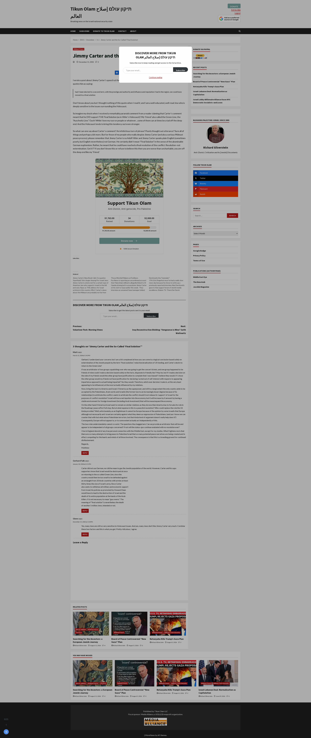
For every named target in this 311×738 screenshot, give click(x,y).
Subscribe (180, 70)
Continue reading (155, 77)
